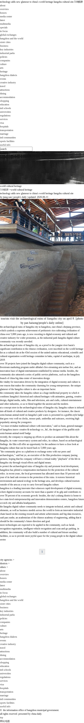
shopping (4, 100)
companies (5, 60)
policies (3, 56)
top (1, 717)
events (3, 78)
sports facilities (7, 141)
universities (5, 111)
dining (3, 93)
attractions (5, 89)
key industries (6, 49)
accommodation (7, 97)
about (2, 570)
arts (1, 67)
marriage (4, 133)
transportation (6, 130)
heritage (4, 71)
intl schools (5, 108)
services (4, 680)
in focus (4, 31)
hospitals (4, 126)
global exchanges (8, 596)
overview (4, 9)
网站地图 (5, 721)
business (4, 607)
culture (3, 625)
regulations (5, 115)
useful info (5, 144)
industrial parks (7, 53)
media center (6, 581)
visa (2, 122)
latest (2, 20)
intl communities (8, 137)
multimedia (5, 23)
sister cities (5, 42)
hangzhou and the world (11, 38)
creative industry (8, 82)
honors (3, 12)
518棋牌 (4, 189)
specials (4, 27)
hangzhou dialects (8, 75)
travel (2, 647)
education (4, 666)
